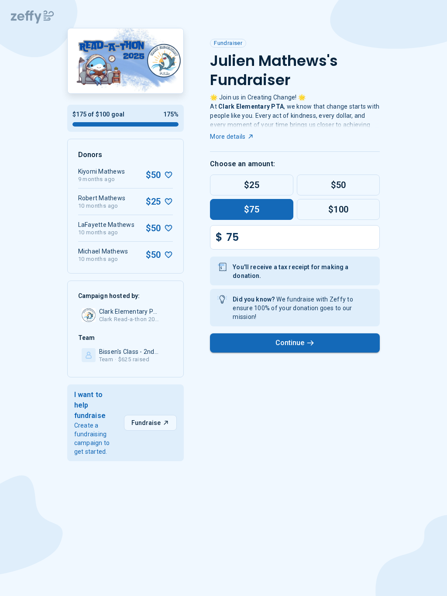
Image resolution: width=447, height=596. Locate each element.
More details (227, 136)
